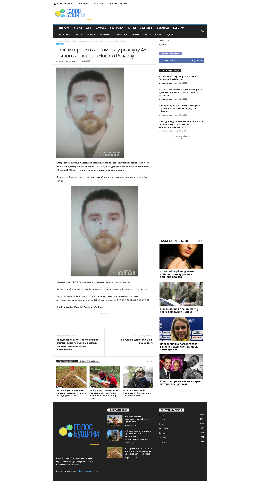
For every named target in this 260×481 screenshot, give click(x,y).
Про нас (123, 4)
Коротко (178, 27)
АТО (88, 27)
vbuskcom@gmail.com (88, 471)
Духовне (101, 27)
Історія (77, 27)
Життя (132, 27)
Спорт (158, 34)
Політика (121, 34)
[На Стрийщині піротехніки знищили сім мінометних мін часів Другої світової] (71, 377)
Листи (78, 34)
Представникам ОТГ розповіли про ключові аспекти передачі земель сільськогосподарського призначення (77, 344)
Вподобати (196, 60)
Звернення (146, 27)
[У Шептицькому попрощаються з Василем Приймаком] (114, 420)
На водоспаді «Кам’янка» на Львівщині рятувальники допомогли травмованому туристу (104, 394)
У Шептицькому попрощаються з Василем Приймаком (178, 78)
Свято (147, 34)
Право (135, 34)
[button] (202, 31)
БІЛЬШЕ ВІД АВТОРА (89, 361)
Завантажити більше (181, 136)
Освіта (91, 34)
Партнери (105, 34)
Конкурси (163, 27)
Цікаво (171, 34)
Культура (64, 34)
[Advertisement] (104, 320)
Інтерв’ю (64, 27)
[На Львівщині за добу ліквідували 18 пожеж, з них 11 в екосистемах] (138, 377)
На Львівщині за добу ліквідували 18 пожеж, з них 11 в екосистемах (137, 393)
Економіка (116, 27)
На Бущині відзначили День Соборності (136, 341)
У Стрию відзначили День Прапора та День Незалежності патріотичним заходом (180, 92)
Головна (112, 4)
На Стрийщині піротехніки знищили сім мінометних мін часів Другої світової (71, 393)
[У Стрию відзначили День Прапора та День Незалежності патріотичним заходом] (114, 435)
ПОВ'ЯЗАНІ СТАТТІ (67, 361)
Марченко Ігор (68, 61)
